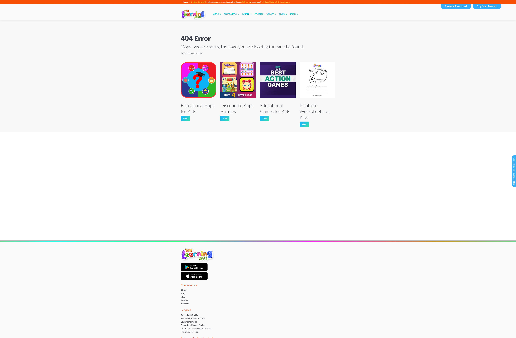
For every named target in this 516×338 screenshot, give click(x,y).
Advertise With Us (189, 315)
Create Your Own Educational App (196, 328)
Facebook (309, 14)
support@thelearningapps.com (514, 171)
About (184, 290)
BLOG (282, 14)
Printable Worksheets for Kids (315, 111)
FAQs (183, 293)
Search (303, 14)
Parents (184, 300)
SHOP (293, 14)
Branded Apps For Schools (193, 318)
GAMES (245, 14)
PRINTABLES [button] (230, 14)
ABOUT (270, 14)
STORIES (259, 14)
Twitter (315, 14)
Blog (183, 297)
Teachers (185, 303)
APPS (216, 14)
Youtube (320, 14)
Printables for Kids (189, 331)
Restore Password (456, 6)
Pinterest (332, 14)
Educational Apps (189, 321)
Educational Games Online (193, 325)
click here (227, 2)
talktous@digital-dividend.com (257, 2)
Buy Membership (487, 6)
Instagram (326, 14)
